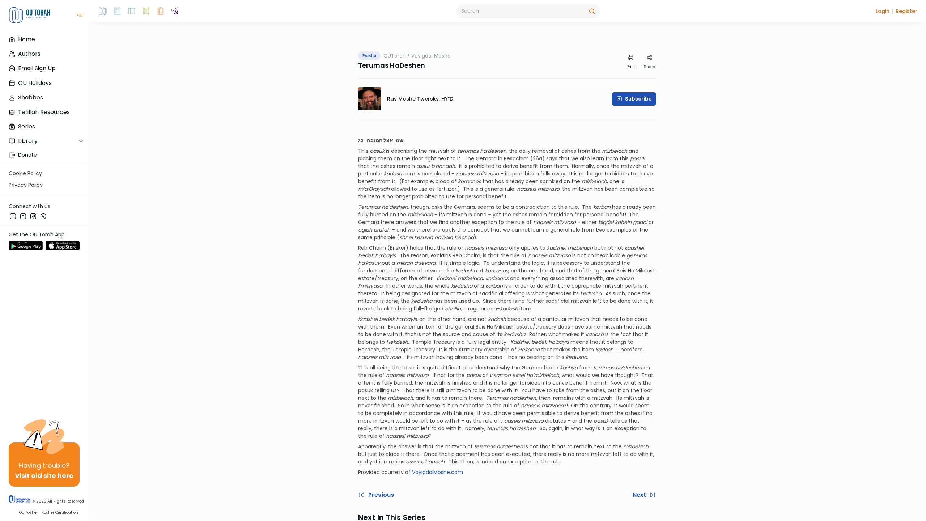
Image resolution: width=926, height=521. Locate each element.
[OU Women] (175, 11)
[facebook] (33, 216)
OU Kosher (28, 512)
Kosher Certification (60, 512)
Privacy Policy (26, 185)
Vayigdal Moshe (431, 55)
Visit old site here (44, 475)
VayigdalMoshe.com (437, 472)
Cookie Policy (25, 173)
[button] (882, 11)
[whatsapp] (43, 216)
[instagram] (23, 216)
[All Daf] (160, 11)
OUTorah (394, 55)
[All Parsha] (146, 11)
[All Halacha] (131, 11)
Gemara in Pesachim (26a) (510, 158)
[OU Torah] (103, 11)
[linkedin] (13, 216)
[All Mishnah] (117, 11)
